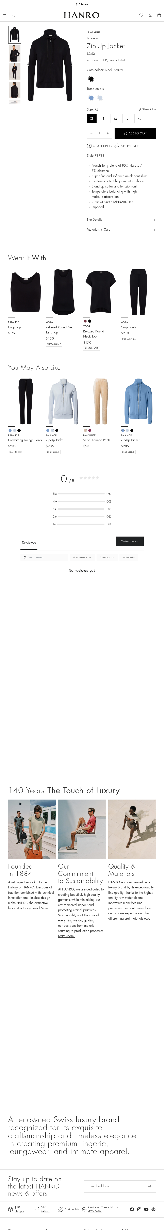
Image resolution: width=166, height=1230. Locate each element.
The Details (94, 219)
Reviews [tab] (29, 542)
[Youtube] (146, 1209)
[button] (82, 493)
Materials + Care (98, 229)
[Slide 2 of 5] (14, 53)
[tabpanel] (82, 584)
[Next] (38, 401)
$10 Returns (82, 4)
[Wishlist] (141, 15)
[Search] (13, 15)
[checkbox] (128, 557)
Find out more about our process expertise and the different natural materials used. (129, 913)
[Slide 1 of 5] (14, 35)
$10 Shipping (102, 146)
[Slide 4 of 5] (14, 90)
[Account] (150, 15)
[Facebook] (132, 1209)
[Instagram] (139, 1209)
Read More (40, 908)
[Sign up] (150, 1186)
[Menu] (4, 15)
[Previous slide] (9, 4)
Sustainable (72, 1209)
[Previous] (12, 401)
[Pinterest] (153, 1209)
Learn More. (66, 936)
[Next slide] (151, 4)
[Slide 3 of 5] (14, 71)
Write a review (130, 541)
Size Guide (149, 109)
